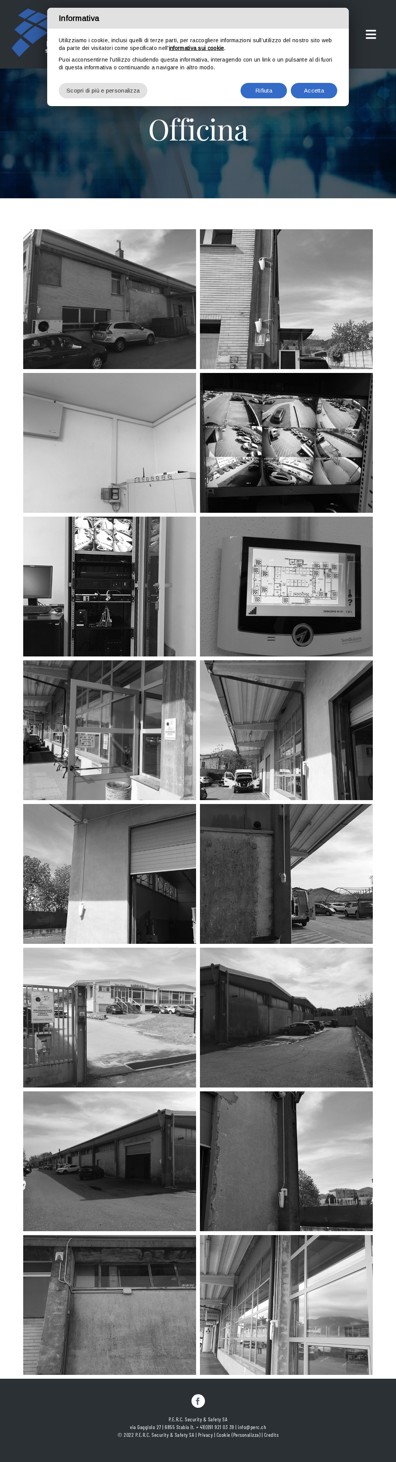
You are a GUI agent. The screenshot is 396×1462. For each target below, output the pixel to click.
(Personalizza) (246, 1434)
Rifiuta (263, 90)
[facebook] (198, 1401)
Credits (271, 1434)
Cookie (223, 1434)
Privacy (205, 1434)
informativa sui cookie (196, 48)
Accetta (314, 90)
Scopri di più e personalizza (103, 90)
